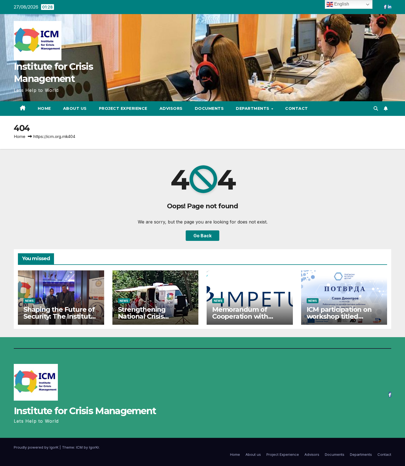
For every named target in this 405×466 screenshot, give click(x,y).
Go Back (202, 235)
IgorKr (94, 447)
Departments (253, 108)
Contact (296, 108)
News (29, 300)
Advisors (171, 108)
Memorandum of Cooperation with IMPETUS (240, 316)
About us (75, 108)
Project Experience (123, 108)
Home (44, 108)
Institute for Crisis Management (85, 411)
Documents (209, 108)
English (341, 4)
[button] (376, 108)
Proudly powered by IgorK (37, 447)
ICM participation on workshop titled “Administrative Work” (343, 316)
